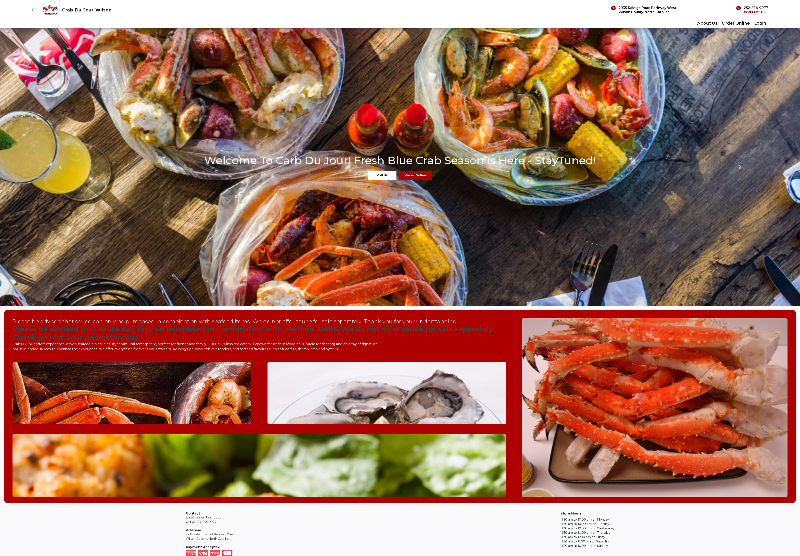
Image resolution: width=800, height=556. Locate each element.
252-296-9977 (756, 8)
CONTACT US (755, 12)
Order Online (415, 175)
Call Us (382, 175)
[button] (60, 167)
